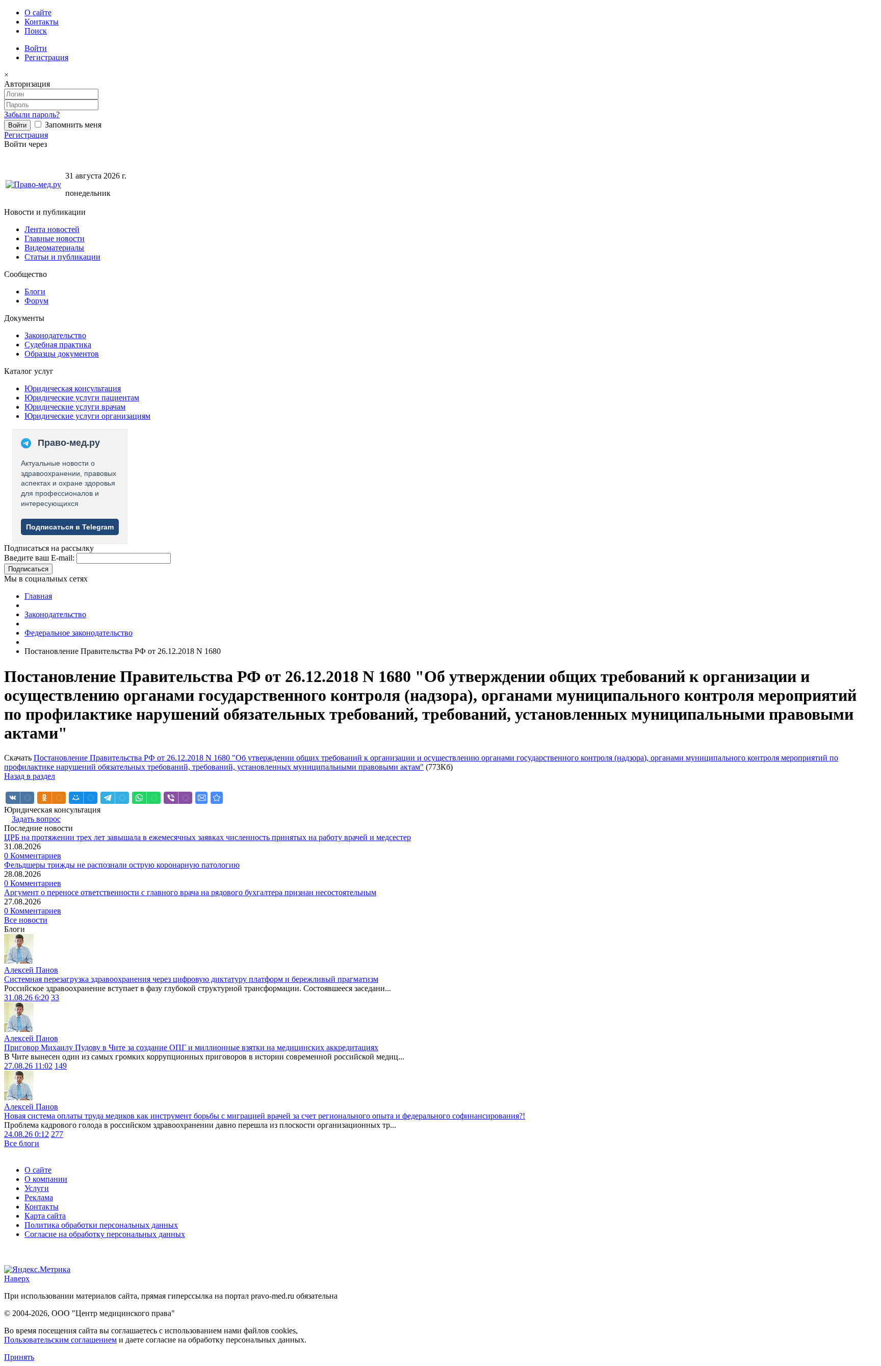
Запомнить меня (72, 124)
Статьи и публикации (62, 256)
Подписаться (28, 569)
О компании (45, 1179)
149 (61, 1065)
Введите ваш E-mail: (39, 557)
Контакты (41, 21)
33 (55, 997)
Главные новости (54, 238)
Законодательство (55, 335)
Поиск (35, 31)
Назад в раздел (29, 776)
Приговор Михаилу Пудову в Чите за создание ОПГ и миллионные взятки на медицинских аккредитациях (191, 1047)
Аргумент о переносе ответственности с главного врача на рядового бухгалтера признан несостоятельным (190, 892)
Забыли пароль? (32, 114)
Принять (19, 1357)
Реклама (38, 1197)
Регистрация (46, 57)
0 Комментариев (32, 855)
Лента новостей (52, 229)
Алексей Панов (31, 970)
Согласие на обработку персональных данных (104, 1234)
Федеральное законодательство (78, 632)
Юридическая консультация (72, 388)
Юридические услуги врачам (74, 406)
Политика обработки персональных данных (101, 1225)
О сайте (37, 12)
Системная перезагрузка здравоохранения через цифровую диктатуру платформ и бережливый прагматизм (191, 979)
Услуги (36, 1188)
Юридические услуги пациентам (81, 397)
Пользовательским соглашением (60, 1339)
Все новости (25, 920)
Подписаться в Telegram (70, 527)
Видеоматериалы (54, 247)
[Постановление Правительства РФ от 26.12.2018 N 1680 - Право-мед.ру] (217, 798)
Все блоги (21, 1143)
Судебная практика (57, 344)
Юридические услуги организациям (87, 416)
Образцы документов (61, 353)
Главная (38, 596)
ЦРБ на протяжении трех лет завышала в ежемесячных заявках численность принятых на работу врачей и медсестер (207, 837)
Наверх (17, 1278)
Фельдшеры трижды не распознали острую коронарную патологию (122, 865)
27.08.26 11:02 (28, 1065)
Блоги (34, 291)
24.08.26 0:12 (26, 1134)
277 (57, 1134)
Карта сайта (45, 1215)
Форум (36, 300)
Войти (35, 48)
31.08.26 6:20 (26, 997)
